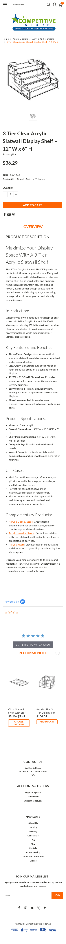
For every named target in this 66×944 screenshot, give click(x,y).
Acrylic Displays (20, 39)
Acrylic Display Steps (21, 521)
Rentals (33, 848)
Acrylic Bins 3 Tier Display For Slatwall (45, 712)
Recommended (33, 653)
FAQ (33, 839)
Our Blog (33, 827)
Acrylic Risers (16, 544)
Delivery (33, 831)
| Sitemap (47, 924)
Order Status (33, 796)
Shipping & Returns (33, 800)
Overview (33, 226)
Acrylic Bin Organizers (43, 39)
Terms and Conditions (33, 856)
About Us (33, 823)
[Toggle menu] (5, 6)
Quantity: (8, 187)
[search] (47, 4)
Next (59, 653)
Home (6, 39)
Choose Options (19, 723)
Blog (33, 844)
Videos (33, 860)
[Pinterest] (14, 214)
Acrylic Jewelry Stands (21, 533)
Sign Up (37, 792)
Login (27, 792)
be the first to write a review (33, 644)
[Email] (9, 214)
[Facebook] (4, 214)
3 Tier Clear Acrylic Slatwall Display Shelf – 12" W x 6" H (33, 42)
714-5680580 (17, 4)
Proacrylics (9, 154)
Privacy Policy (33, 852)
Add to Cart (47, 721)
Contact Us (32, 835)
